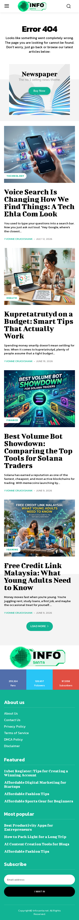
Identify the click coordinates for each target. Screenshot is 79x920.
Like (13, 670)
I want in (39, 891)
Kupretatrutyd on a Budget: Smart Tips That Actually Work (38, 324)
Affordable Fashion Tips (26, 794)
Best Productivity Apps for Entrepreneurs (28, 827)
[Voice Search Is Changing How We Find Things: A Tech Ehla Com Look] (39, 154)
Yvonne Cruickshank (18, 239)
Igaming (12, 549)
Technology (15, 176)
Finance (12, 420)
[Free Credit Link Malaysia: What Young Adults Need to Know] (39, 528)
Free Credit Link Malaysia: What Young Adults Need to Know (37, 576)
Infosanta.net (41, 910)
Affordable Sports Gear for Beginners (38, 801)
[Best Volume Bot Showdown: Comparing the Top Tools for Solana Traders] (39, 398)
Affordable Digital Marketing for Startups (35, 784)
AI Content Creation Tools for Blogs (36, 844)
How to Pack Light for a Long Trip (35, 837)
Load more (38, 626)
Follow (40, 670)
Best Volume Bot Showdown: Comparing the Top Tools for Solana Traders (38, 450)
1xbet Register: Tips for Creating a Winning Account (36, 773)
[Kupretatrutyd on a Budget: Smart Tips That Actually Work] (39, 276)
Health (11, 298)
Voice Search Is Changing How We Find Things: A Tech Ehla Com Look (39, 202)
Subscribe (66, 670)
